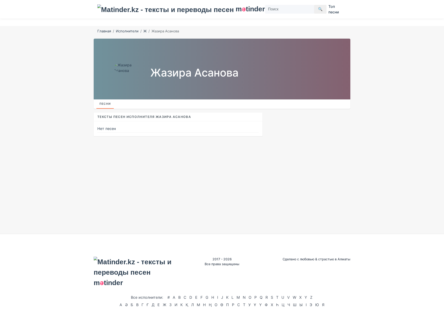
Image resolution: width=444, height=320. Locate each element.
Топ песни (333, 9)
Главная (104, 31)
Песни (105, 103)
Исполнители (127, 31)
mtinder (247, 9)
